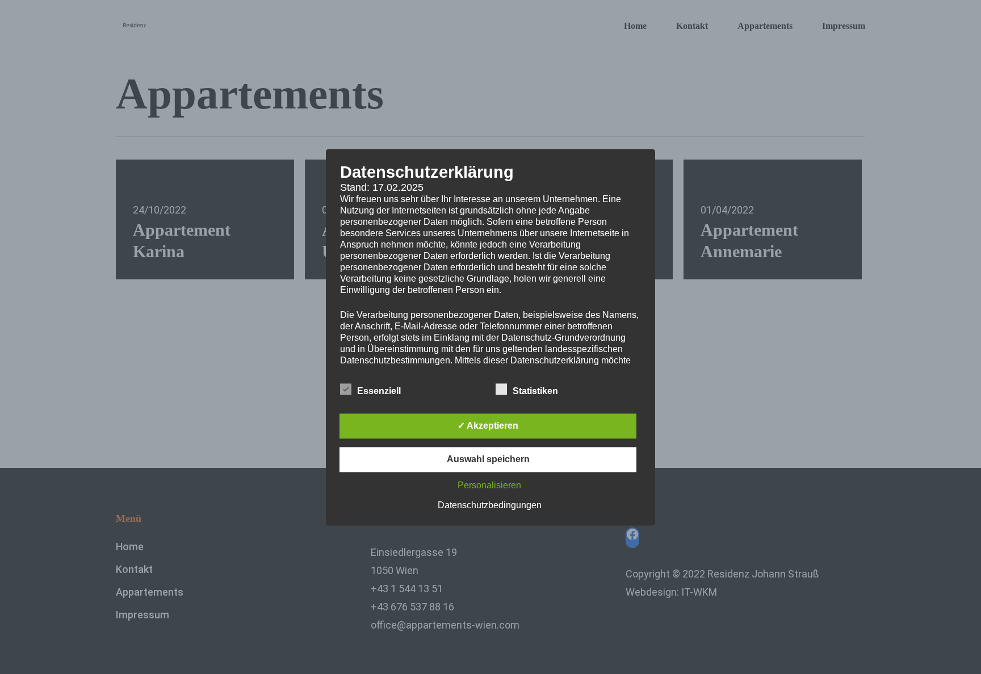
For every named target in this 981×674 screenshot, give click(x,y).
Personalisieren (489, 485)
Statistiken (535, 391)
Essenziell (379, 391)
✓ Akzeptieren (488, 425)
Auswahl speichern (488, 459)
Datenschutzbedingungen (490, 505)
